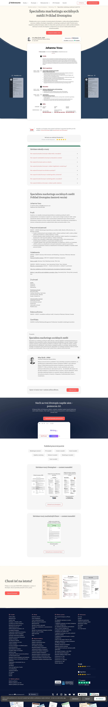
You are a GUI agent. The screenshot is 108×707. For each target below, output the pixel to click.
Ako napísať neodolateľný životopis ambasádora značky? (46, 157)
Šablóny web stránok (37, 644)
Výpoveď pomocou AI (14, 627)
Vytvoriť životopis (93, 2)
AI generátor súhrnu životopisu (16, 633)
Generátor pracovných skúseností (17, 637)
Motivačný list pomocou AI (15, 625)
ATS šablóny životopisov (37, 645)
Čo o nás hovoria (82, 628)
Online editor (12, 616)
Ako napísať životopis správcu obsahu (41, 162)
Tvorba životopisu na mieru (15, 642)
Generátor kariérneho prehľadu (16, 635)
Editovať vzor (72, 390)
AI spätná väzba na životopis (16, 650)
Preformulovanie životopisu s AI (16, 628)
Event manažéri (53, 459)
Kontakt (80, 618)
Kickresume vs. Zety (60, 656)
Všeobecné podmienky (83, 620)
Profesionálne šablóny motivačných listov (42, 659)
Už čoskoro (11, 672)
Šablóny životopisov (37, 640)
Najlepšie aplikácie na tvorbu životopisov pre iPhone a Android (65, 642)
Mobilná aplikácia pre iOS (15, 682)
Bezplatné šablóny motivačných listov (41, 654)
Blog (33, 635)
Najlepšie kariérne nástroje (61, 646)
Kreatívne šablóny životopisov (39, 652)
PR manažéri (48, 450)
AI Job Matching (13, 668)
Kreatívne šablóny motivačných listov (41, 656)
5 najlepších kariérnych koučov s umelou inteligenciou (64, 637)
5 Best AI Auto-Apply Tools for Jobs (63, 639)
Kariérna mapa (12, 652)
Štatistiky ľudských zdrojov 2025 (63, 654)
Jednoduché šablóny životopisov (40, 649)
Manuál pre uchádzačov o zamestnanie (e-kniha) (42, 627)
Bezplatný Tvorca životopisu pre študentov (19, 657)
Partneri (80, 627)
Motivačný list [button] (44, 3)
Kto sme (80, 616)
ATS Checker (56, 3)
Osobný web (12, 620)
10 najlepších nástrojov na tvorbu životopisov (63, 620)
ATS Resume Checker (14, 640)
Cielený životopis (13, 643)
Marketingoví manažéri (67, 455)
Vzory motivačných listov (38, 620)
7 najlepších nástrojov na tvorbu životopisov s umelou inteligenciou (65, 624)
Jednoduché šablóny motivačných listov (41, 657)
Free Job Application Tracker (16, 667)
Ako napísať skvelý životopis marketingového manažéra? (46, 178)
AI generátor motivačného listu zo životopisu (17, 663)
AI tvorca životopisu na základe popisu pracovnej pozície (18, 646)
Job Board (11, 665)
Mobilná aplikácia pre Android (16, 684)
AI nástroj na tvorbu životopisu (16, 623)
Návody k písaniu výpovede (38, 625)
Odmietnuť (75, 698)
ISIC (56, 618)
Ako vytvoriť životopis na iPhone (62, 616)
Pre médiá (80, 625)
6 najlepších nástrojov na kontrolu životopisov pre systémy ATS (63, 630)
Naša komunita (35, 633)
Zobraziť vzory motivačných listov (54, 552)
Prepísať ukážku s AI (54, 32)
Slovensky (33, 694)
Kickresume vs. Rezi (60, 658)
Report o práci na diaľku (37, 631)
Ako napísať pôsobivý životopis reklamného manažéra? (45, 153)
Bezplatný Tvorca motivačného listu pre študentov (18, 659)
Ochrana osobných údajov (84, 621)
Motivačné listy (35, 623)
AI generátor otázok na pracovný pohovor (19, 653)
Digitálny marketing (38, 455)
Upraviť (87, 698)
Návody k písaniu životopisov (39, 621)
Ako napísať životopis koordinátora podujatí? (42, 170)
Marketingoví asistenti (35, 450)
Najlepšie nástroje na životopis (62, 644)
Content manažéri (60, 450)
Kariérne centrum (36, 616)
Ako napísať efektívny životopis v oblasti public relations (46, 183)
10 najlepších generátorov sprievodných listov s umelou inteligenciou (64, 627)
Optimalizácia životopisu (15, 648)
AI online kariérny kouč (14, 655)
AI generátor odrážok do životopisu (17, 632)
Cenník (64, 3)
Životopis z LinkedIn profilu (15, 621)
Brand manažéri (73, 450)
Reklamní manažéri (52, 455)
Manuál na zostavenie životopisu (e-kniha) (42, 630)
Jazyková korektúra (13, 670)
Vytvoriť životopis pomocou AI (54, 418)
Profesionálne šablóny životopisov (40, 650)
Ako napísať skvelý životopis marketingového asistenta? (45, 174)
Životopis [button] (33, 3)
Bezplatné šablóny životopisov (39, 647)
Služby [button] (25, 3)
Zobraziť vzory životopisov (54, 504)
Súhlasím (100, 698)
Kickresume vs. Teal (59, 661)
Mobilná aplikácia (13, 681)
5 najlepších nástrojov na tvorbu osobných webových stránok (65, 633)
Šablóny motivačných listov (38, 642)
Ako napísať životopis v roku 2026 (63, 651)
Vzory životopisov (36, 618)
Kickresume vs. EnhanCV (61, 659)
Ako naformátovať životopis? (62, 652)
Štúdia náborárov (59, 663)
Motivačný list (12, 618)
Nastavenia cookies (82, 623)
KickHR (10, 674)
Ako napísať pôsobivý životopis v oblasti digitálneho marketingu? (48, 166)
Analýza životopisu (13, 638)
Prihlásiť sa (81, 2)
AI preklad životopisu (14, 630)
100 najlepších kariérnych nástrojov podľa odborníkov (65, 648)
